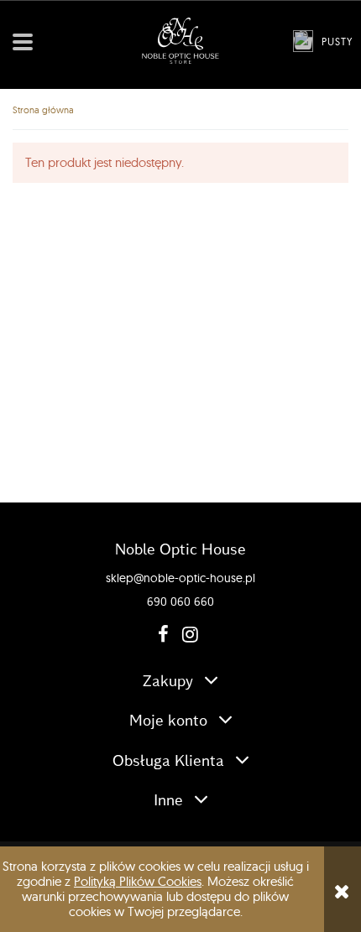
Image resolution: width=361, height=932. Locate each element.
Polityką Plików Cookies (137, 881)
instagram (186, 634)
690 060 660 (180, 601)
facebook (162, 634)
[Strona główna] (180, 41)
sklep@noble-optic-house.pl (180, 578)
